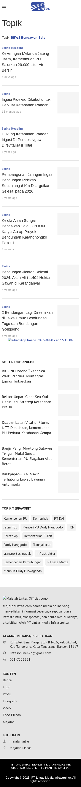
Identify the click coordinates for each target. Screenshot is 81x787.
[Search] (77, 6)
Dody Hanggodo (15, 544)
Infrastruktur (46, 553)
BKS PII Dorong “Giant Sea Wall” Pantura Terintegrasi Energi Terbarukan (23, 376)
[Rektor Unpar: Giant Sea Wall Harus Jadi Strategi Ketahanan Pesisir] (68, 405)
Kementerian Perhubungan (22, 562)
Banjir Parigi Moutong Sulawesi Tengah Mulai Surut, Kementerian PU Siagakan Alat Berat (27, 456)
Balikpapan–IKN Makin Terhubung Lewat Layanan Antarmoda (23, 479)
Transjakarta (42, 544)
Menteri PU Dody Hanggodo (42, 527)
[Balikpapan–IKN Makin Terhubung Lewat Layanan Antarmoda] (68, 482)
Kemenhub (40, 518)
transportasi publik (17, 553)
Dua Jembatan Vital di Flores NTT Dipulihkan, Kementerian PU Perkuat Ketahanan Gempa (26, 427)
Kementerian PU (15, 518)
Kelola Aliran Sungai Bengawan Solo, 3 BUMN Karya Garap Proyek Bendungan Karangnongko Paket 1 (24, 231)
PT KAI (59, 518)
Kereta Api (11, 536)
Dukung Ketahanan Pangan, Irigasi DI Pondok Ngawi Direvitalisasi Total (25, 139)
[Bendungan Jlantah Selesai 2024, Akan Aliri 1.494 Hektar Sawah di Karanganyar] (68, 275)
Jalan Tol (10, 527)
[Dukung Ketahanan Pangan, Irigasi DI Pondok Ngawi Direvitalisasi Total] (68, 138)
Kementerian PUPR (38, 536)
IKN (71, 527)
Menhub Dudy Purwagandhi (23, 571)
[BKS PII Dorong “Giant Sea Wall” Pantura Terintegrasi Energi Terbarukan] (68, 379)
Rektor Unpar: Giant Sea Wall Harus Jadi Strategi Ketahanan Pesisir (26, 401)
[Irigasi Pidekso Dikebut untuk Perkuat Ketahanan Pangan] (68, 103)
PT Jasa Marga (57, 562)
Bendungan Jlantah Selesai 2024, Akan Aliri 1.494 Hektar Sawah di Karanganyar (26, 277)
